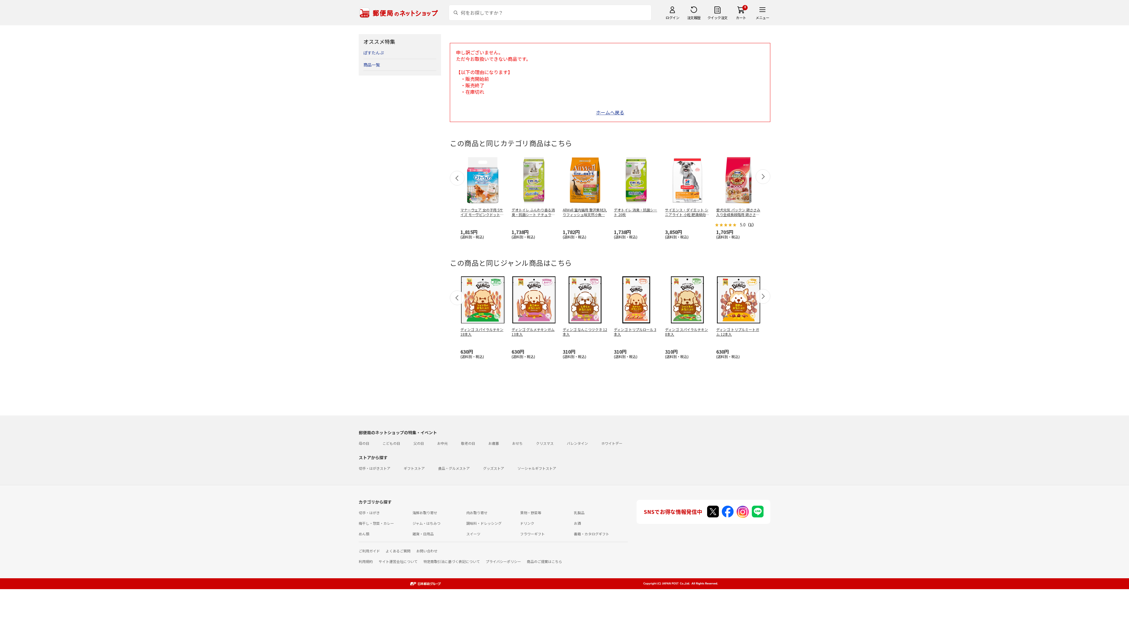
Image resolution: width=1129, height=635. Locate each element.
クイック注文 (717, 17)
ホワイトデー (611, 443)
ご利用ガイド (369, 550)
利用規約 (366, 561)
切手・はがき (369, 512)
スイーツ (473, 533)
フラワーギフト (532, 533)
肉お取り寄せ (476, 512)
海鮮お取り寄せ (424, 512)
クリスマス (545, 443)
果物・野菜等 (530, 512)
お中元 (442, 443)
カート (741, 17)
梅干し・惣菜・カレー (376, 523)
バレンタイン (577, 443)
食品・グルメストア (454, 468)
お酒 (577, 523)
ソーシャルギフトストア (536, 468)
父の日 (418, 443)
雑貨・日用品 (423, 533)
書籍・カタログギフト (591, 533)
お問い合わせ (426, 550)
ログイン (672, 17)
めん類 (364, 533)
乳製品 (579, 512)
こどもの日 (391, 443)
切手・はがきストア (374, 468)
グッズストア (493, 468)
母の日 (364, 443)
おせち (517, 443)
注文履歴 (694, 17)
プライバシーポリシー (503, 561)
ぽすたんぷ (373, 53)
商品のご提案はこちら (544, 561)
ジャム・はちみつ (426, 523)
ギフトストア (414, 468)
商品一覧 (371, 65)
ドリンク (527, 523)
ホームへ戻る (610, 112)
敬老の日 (468, 443)
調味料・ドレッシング (484, 523)
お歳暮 (493, 443)
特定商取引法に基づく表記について (451, 561)
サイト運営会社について (398, 561)
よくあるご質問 (398, 550)
